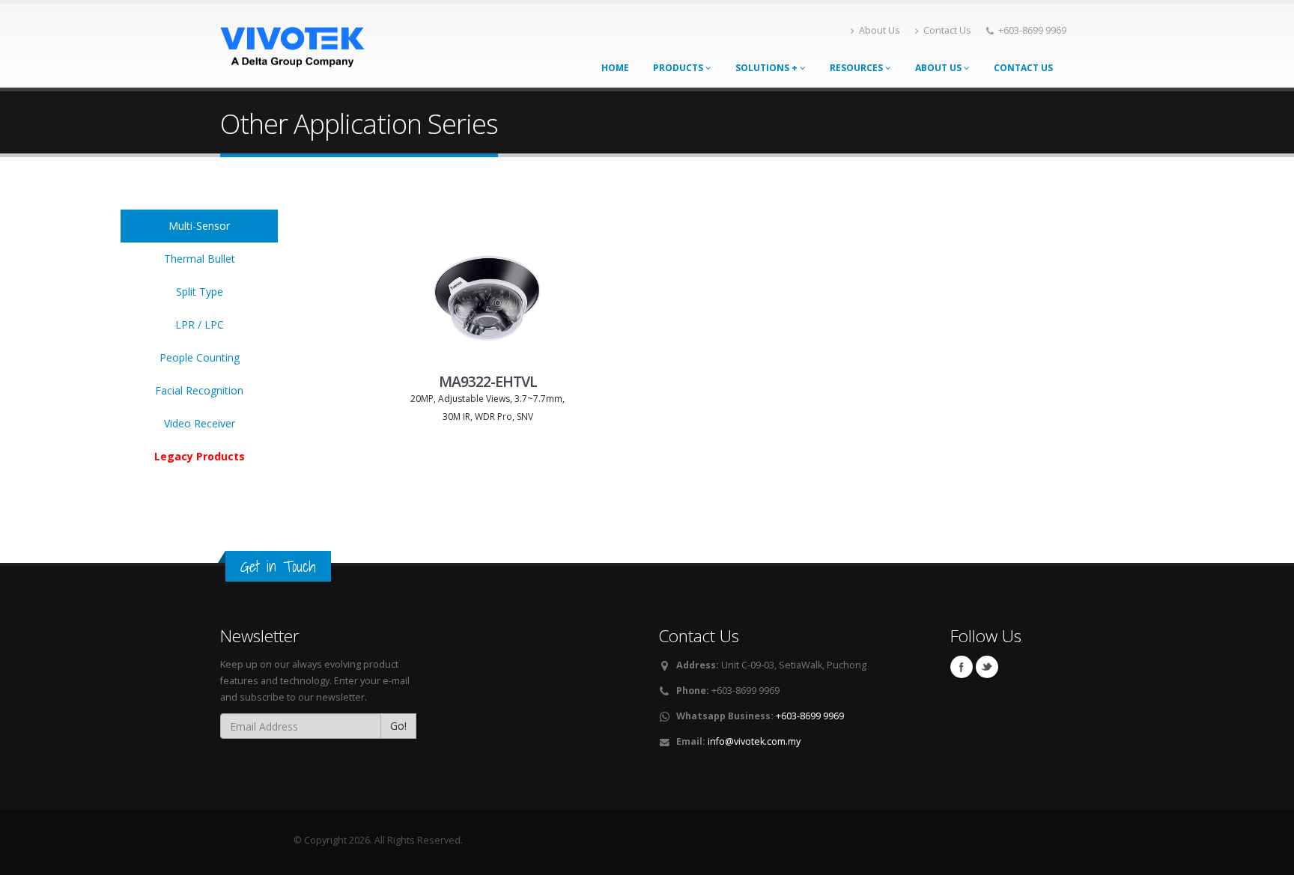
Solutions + (767, 67)
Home (615, 67)
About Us (879, 30)
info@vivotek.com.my (754, 741)
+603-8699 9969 (810, 716)
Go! (398, 726)
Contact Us (947, 30)
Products (679, 67)
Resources (857, 67)
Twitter (987, 667)
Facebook (961, 667)
